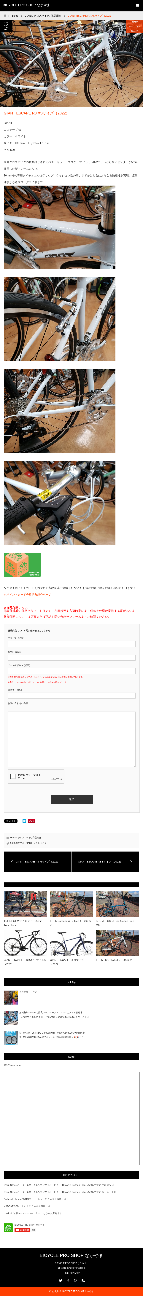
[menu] (137, 5)
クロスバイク (134, 26)
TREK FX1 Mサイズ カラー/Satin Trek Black (23, 923)
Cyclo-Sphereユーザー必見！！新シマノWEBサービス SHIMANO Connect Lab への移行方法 (51, 1185)
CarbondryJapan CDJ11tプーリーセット (24, 1199)
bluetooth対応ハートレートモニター (22, 1213)
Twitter (60, 1280)
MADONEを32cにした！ (16, 1206)
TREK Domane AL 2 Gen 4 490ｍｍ (70, 923)
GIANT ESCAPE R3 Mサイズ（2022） (67, 961)
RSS (82, 1280)
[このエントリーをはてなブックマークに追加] (24, 821)
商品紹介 (134, 31)
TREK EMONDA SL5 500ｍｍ (114, 959)
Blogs (15, 15)
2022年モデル (17, 843)
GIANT (135, 22)
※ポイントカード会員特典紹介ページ (27, 594)
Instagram (75, 1280)
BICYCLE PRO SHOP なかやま (26, 5)
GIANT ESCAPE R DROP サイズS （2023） (25, 961)
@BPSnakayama (12, 1065)
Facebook (68, 1280)
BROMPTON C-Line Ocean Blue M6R (115, 923)
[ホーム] (5, 14)
